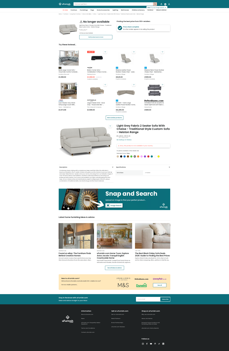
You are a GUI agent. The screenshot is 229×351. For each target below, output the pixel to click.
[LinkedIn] (163, 344)
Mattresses (125, 10)
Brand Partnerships (117, 322)
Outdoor (150, 10)
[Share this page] (161, 4)
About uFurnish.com (87, 314)
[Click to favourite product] (76, 52)
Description (63, 167)
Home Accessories (103, 10)
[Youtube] (151, 344)
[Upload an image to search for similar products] (165, 4)
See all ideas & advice (114, 268)
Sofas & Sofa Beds (86, 14)
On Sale (65, 10)
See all (160, 285)
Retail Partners (115, 318)
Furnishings (84, 10)
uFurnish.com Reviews (118, 327)
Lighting (115, 10)
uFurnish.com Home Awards (150, 328)
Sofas (94, 14)
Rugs (92, 10)
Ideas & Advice (161, 10)
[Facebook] (147, 344)
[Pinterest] (155, 344)
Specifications (121, 167)
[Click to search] (155, 4)
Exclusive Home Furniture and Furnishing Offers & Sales (151, 323)
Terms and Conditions (88, 328)
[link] (69, 58)
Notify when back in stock (95, 37)
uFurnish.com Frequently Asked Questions (90, 323)
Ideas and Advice (147, 318)
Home (60, 14)
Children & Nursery (138, 10)
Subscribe (165, 299)
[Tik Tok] (159, 344)
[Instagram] (143, 344)
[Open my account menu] (169, 4)
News (83, 318)
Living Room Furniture (75, 14)
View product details (87, 33)
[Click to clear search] (151, 4)
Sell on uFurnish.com (117, 314)
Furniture (74, 10)
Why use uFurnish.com (148, 314)
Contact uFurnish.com (88, 332)
